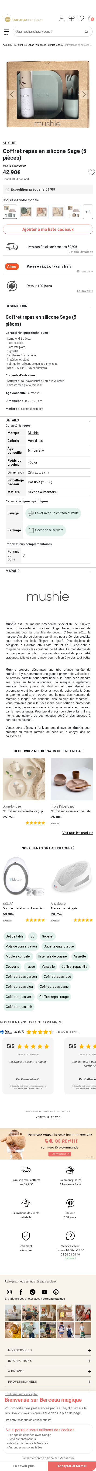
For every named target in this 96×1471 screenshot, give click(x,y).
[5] (35, 823)
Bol (33, 936)
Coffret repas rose (57, 976)
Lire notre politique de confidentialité (28, 1420)
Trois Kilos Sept (62, 806)
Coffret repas (55, 45)
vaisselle (81, 674)
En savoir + (85, 271)
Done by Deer (12, 806)
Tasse (30, 966)
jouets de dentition (44, 686)
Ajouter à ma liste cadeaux (48, 229)
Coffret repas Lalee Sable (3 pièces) (27, 811)
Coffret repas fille (74, 966)
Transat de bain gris (64, 908)
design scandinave (45, 636)
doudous (43, 699)
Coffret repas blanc (54, 986)
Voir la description (14, 165)
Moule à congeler (18, 956)
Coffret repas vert (19, 997)
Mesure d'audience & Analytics (28, 1443)
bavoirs (15, 678)
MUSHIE (9, 143)
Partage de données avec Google (29, 1435)
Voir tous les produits (77, 833)
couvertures (66, 699)
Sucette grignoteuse (59, 946)
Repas (30, 45)
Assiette (80, 956)
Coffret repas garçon (21, 976)
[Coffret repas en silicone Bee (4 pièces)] (58, 212)
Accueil (7, 45)
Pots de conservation (21, 946)
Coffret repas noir (19, 1007)
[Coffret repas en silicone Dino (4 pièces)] (26, 212)
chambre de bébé (46, 632)
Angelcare (58, 903)
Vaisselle (41, 45)
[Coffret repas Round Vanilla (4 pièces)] (74, 212)
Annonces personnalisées (25, 1447)
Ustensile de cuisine (52, 956)
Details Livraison (81, 252)
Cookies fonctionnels (22, 1439)
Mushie (33, 433)
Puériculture (19, 45)
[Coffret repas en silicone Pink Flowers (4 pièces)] (42, 212)
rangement (13, 632)
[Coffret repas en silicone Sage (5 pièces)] (10, 212)
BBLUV (8, 903)
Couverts (12, 966)
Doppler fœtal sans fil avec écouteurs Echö (32, 908)
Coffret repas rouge (54, 997)
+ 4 (88, 211)
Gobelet (47, 936)
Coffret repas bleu (19, 986)
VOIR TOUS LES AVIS (48, 1117)
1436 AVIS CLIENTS (67, 1032)
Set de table (15, 936)
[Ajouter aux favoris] (91, 172)
